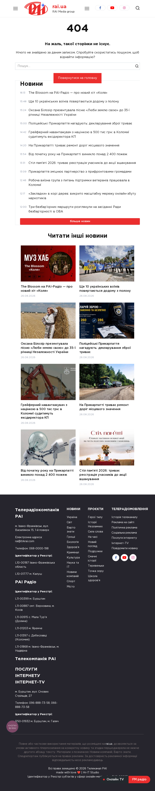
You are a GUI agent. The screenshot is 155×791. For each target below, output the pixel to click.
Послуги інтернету (124, 538)
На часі (92, 537)
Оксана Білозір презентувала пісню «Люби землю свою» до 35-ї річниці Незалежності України (48, 348)
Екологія (73, 542)
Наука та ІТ (73, 564)
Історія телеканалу (125, 517)
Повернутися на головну (77, 78)
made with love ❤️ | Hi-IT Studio (77, 772)
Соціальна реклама (124, 533)
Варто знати (71, 529)
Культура (73, 557)
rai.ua (59, 7)
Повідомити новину (125, 548)
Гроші (71, 537)
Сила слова (95, 531)
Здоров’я (73, 547)
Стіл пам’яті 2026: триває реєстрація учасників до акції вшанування (102, 474)
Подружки (95, 551)
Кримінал (73, 552)
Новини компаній (73, 574)
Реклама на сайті (123, 522)
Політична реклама (124, 527)
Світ (69, 522)
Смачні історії (92, 558)
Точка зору (96, 571)
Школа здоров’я (94, 578)
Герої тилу (95, 517)
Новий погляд (92, 544)
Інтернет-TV (120, 543)
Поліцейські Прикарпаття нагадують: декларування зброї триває (105, 348)
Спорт (71, 581)
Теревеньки (96, 566)
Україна (72, 517)
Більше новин (80, 221)
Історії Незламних (95, 524)
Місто (71, 586)
